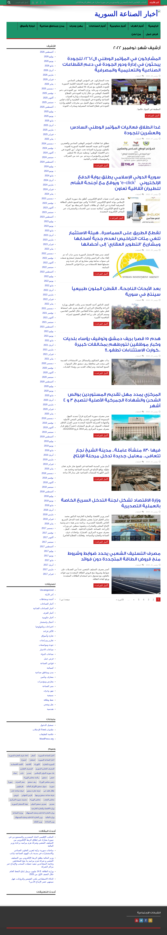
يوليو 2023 (48, 221)
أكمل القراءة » (152, 115)
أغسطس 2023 (46, 217)
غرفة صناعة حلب (17, 791)
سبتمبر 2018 (47, 487)
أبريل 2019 (48, 455)
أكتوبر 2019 (48, 427)
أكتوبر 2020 (48, 372)
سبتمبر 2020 (47, 377)
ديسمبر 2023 (47, 198)
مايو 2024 (49, 175)
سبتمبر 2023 (47, 212)
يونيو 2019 (48, 446)
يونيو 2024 (48, 171)
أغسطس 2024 (46, 162)
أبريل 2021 (48, 345)
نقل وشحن (48, 704)
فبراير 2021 (48, 354)
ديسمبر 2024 (47, 143)
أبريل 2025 (48, 125)
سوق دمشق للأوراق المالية (36, 786)
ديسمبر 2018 (47, 473)
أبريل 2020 (48, 400)
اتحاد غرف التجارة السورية (18, 755)
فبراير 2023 (48, 244)
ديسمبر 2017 (47, 528)
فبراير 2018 (48, 519)
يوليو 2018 (48, 496)
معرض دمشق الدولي (38, 804)
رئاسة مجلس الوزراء (31, 777)
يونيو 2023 (48, 226)
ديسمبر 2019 (47, 418)
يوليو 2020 (48, 386)
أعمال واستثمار (46, 622)
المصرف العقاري (26, 769)
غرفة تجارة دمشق (33, 791)
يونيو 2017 (48, 555)
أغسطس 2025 (46, 107)
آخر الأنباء (49, 594)
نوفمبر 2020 (47, 368)
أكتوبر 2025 (48, 97)
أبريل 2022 (48, 290)
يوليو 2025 (48, 111)
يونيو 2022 (48, 281)
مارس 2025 (48, 130)
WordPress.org (46, 739)
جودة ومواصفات (46, 645)
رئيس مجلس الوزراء (46, 782)
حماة (15, 773)
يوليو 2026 (48, 56)
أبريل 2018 (48, 510)
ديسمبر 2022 (47, 253)
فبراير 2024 (48, 189)
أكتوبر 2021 (48, 317)
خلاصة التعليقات (46, 734)
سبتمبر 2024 (47, 157)
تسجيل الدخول (46, 725)
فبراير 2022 (48, 299)
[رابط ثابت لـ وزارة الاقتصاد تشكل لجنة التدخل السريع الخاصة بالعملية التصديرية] (136, 540)
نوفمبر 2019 (47, 423)
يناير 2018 (49, 523)
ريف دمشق (32, 782)
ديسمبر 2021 (47, 308)
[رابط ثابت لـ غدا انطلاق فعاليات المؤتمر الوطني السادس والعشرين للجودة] (136, 167)
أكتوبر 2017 (48, 537)
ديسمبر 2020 (47, 363)
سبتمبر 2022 (47, 267)
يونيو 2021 (48, 336)
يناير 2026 (49, 84)
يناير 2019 (49, 468)
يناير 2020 (49, 413)
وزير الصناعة (49, 822)
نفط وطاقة (48, 700)
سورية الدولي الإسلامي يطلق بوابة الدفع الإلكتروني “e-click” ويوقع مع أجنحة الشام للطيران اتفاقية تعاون (115, 183)
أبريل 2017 (48, 565)
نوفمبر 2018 (47, 478)
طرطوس (19, 786)
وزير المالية (38, 822)
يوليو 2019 (48, 441)
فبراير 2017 (48, 574)
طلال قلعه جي (49, 791)
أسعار (33, 755)
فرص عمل (152, 34)
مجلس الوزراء (35, 800)
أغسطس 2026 (46, 52)
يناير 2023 (49, 249)
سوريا (10, 782)
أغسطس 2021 (46, 326)
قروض (16, 795)
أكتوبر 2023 (48, 207)
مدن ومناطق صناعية (52, 26)
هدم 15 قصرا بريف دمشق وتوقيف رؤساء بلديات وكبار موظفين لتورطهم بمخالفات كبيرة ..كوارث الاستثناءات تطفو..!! (111, 344)
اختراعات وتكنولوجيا (44, 626)
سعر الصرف (20, 782)
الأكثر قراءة (48, 631)
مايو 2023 (49, 230)
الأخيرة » (120, 599)
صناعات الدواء (47, 654)
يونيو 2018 (48, 500)
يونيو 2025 (48, 116)
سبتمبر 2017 (47, 542)
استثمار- (32, 760)
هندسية (50, 709)
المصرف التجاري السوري (45, 769)
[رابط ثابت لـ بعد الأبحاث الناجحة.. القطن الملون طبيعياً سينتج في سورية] (136, 328)
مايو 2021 (49, 340)
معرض (51, 804)
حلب (22, 773)
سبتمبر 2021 (47, 322)
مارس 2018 (48, 514)
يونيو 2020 (48, 391)
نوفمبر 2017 (47, 533)
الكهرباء (37, 764)
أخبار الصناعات (97, 26)
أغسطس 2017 (46, 546)
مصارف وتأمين (46, 677)
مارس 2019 (48, 459)
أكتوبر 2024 (48, 152)
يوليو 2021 (48, 331)
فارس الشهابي (27, 795)
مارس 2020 (48, 404)
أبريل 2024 (48, 180)
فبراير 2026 (48, 79)
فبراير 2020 (48, 409)
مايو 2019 (49, 450)
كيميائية (50, 668)
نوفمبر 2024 (47, 148)
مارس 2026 (48, 75)
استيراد (23, 760)
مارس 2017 (48, 569)
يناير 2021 (49, 359)
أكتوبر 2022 (48, 262)
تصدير (29, 773)
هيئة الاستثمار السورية (20, 804)
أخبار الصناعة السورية (46, 755)
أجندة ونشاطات (46, 599)
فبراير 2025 (48, 134)
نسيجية (50, 695)
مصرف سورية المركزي (18, 800)
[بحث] (9, 2)
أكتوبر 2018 (48, 482)
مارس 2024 (48, 185)
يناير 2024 (49, 194)
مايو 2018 (49, 505)
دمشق (44, 777)
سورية (52, 786)
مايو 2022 (49, 285)
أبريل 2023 (48, 235)
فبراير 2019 (48, 464)
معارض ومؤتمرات (45, 681)
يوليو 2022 (48, 276)
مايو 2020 (49, 395)
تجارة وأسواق (27, 26)
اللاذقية (28, 764)
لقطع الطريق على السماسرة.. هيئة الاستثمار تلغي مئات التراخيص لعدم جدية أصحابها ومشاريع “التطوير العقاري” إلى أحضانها (114, 238)
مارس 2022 (48, 294)
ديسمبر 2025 (47, 88)
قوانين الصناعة (46, 663)
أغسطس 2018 (46, 491)
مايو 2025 (49, 120)
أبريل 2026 (48, 70)
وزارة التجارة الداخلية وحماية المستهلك (40, 813)
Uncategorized (46, 590)
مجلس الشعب (49, 800)
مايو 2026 (49, 65)
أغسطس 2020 (46, 381)
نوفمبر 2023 (47, 203)
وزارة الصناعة (18, 813)
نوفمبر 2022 (47, 258)
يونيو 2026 (48, 61)
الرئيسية (153, 26)
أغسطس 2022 (46, 272)
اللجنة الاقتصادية (17, 764)
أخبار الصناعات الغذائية (43, 608)
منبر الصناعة (47, 686)
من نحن (136, 34)
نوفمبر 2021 (47, 313)
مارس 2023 (48, 239)
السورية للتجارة (48, 764)
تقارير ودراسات (46, 640)
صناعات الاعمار (46, 649)
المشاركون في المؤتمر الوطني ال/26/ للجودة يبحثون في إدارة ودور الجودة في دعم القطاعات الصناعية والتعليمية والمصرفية (111, 64)
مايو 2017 (49, 560)
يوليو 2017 (48, 551)
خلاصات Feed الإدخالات (43, 729)
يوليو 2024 (48, 166)
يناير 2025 (49, 139)
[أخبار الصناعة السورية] (127, 14)
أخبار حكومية (118, 26)
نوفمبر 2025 (47, 93)
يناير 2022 (49, 304)
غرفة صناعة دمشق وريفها (44, 795)
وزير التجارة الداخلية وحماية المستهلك (28, 817)
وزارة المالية (50, 817)
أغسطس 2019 (46, 436)
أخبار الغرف (137, 26)
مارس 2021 (48, 349)
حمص (52, 777)
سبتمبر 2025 (47, 102)
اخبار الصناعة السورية (46, 760)
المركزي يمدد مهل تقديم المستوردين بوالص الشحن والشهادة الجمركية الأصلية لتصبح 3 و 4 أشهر (111, 400)
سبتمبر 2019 (47, 432)
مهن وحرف (76, 26)
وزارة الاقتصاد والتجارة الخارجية (42, 808)
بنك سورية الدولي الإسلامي (44, 773)
